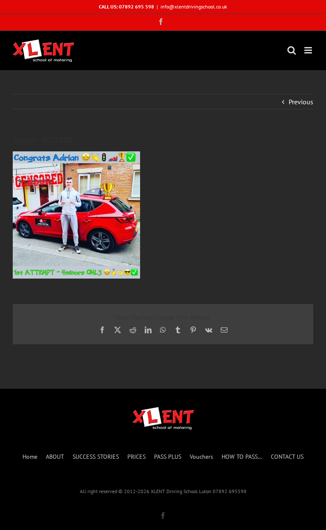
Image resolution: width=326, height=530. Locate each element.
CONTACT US (287, 456)
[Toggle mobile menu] (308, 50)
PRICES (136, 456)
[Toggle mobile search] (291, 50)
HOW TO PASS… (242, 456)
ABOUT (55, 456)
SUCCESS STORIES (96, 456)
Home (29, 456)
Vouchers (201, 456)
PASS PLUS (167, 456)
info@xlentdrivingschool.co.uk (193, 6)
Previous (301, 102)
